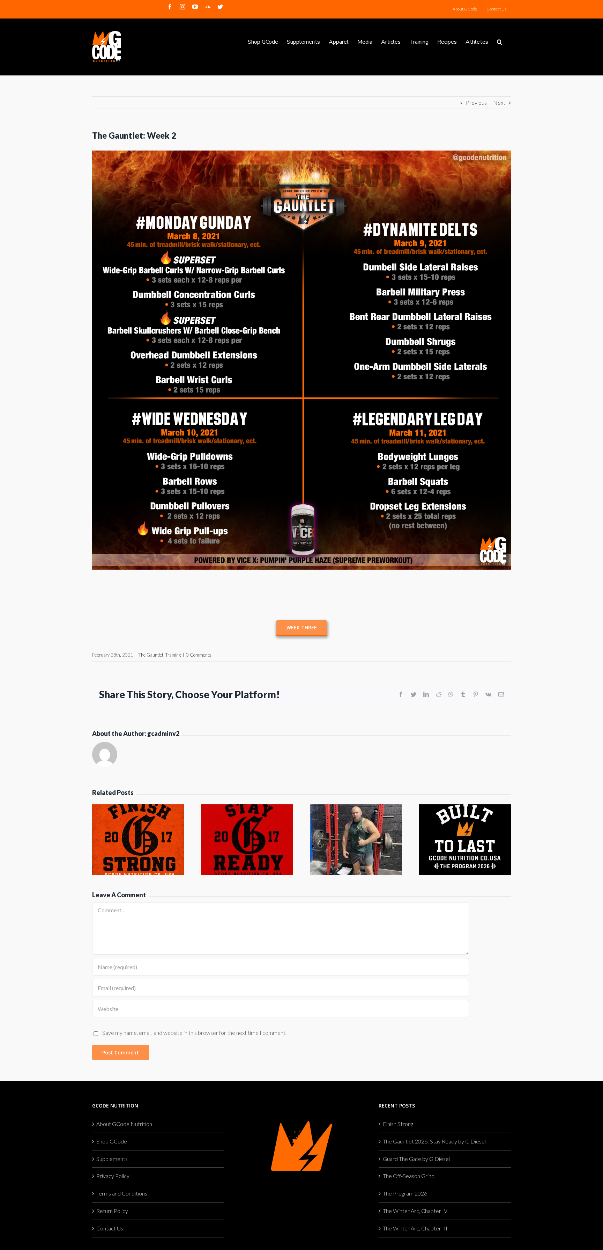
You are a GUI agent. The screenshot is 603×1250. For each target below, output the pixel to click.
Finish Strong (398, 1123)
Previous (476, 102)
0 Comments (198, 655)
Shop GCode (111, 1141)
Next (499, 102)
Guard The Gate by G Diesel (416, 1158)
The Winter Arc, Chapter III (415, 1228)
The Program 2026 (405, 1193)
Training (173, 655)
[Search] (499, 41)
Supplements (112, 1158)
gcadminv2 (163, 733)
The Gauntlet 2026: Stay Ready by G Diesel (434, 1141)
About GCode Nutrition (124, 1123)
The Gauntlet (151, 655)
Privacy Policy (112, 1175)
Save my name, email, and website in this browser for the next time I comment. (194, 1032)
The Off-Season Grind (408, 1175)
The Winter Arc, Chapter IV (415, 1210)
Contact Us (109, 1228)
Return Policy (112, 1210)
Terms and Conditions (121, 1193)
